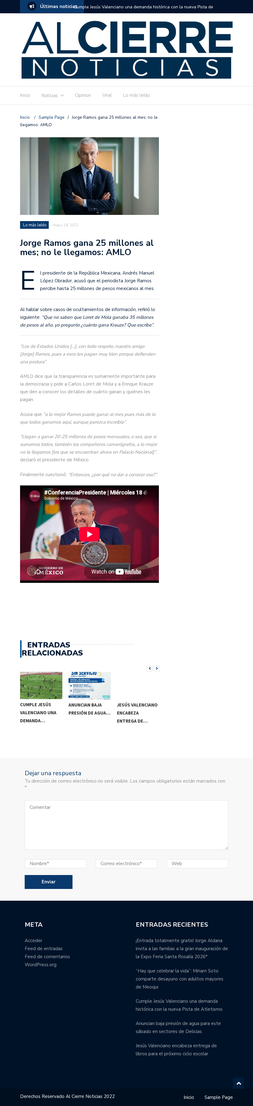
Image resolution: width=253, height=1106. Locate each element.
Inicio (25, 95)
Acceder (33, 940)
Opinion (83, 95)
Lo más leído (136, 95)
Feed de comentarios (47, 957)
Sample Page (219, 1097)
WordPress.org (40, 965)
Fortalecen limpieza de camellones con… (139, 713)
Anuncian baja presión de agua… (42, 709)
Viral (107, 95)
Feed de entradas (44, 949)
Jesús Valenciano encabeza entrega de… (89, 713)
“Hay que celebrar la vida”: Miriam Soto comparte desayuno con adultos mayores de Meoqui (179, 979)
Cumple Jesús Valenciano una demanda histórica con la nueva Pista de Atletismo (143, 11)
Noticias (50, 95)
